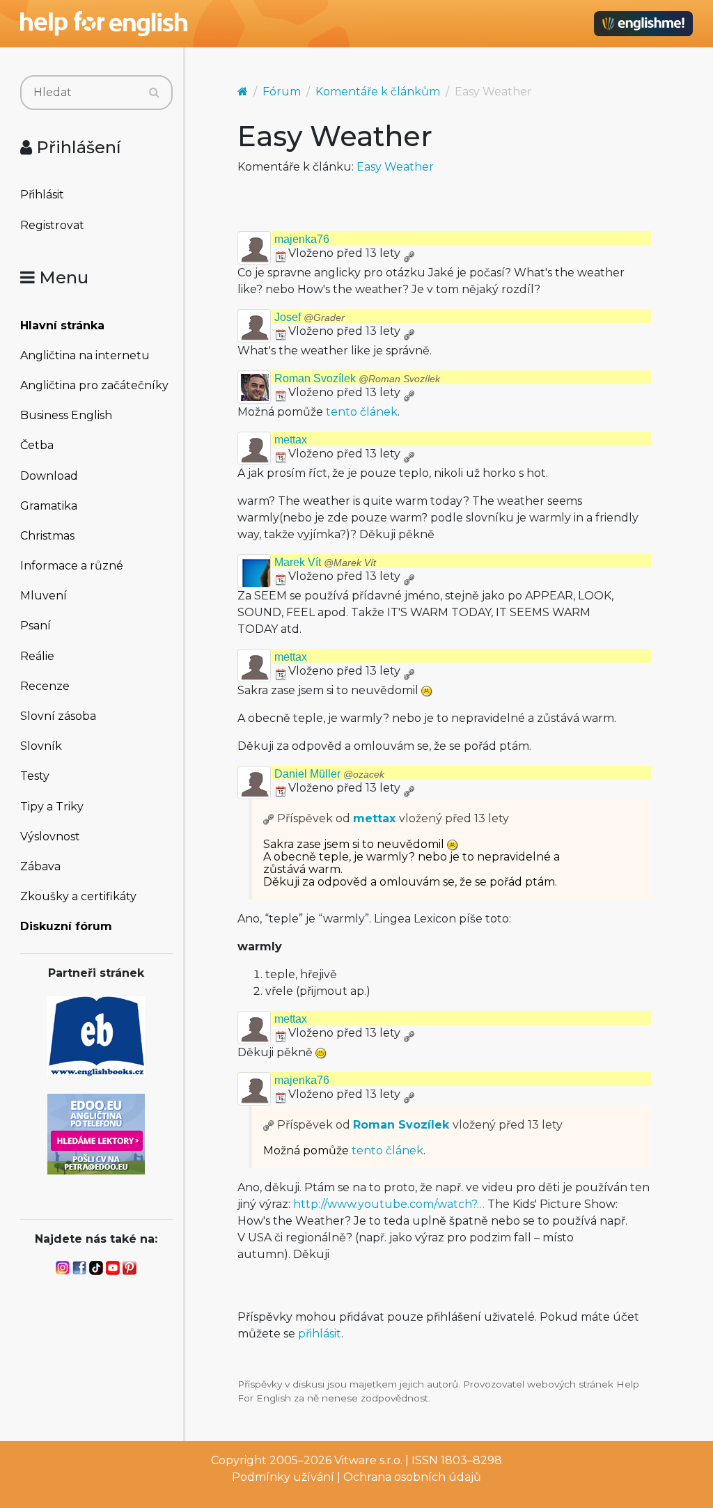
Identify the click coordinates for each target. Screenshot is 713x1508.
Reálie (37, 656)
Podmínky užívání (283, 1477)
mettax (290, 440)
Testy (34, 776)
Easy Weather (395, 166)
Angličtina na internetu (85, 355)
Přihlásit (42, 194)
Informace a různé (71, 565)
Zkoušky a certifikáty (78, 896)
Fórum (282, 91)
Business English (66, 415)
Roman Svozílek (357, 378)
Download (49, 475)
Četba (37, 445)
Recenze (45, 686)
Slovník (41, 746)
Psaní (35, 625)
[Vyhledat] (154, 92)
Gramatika (48, 505)
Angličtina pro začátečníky (94, 385)
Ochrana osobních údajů (412, 1477)
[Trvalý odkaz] (408, 253)
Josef (309, 317)
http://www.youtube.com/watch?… (389, 1204)
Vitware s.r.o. (368, 1460)
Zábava (40, 866)
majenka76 (301, 239)
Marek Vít (325, 562)
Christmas (47, 535)
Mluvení (43, 595)
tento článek (362, 411)
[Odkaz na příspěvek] (268, 818)
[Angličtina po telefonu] (96, 1133)
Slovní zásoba (58, 716)
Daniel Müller (329, 774)
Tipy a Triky (52, 806)
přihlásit (319, 1333)
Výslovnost (50, 836)
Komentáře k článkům (377, 91)
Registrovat (52, 225)
